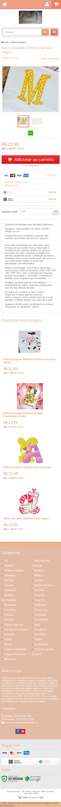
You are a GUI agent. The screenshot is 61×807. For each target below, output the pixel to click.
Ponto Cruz (40, 609)
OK (55, 211)
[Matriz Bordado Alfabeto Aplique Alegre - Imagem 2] (37, 121)
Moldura (39, 570)
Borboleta (10, 605)
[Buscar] (45, 32)
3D (6, 560)
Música (38, 575)
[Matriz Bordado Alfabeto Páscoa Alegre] (30, 459)
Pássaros (39, 605)
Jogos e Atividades (15, 649)
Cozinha (9, 619)
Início (6, 42)
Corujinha (10, 609)
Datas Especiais (13, 624)
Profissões (40, 614)
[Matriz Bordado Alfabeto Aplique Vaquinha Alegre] (30, 353)
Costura (9, 614)
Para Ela (39, 595)
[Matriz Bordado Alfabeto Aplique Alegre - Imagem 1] (23, 121)
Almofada (9, 575)
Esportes (9, 634)
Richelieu (40, 634)
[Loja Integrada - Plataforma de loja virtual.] (30, 797)
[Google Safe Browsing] (33, 778)
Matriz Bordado (53, 59)
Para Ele (39, 600)
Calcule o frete (10, 211)
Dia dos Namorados (15, 629)
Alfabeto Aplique (18, 42)
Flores (8, 639)
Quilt (37, 624)
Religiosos (40, 629)
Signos (38, 639)
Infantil (8, 644)
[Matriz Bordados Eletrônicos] (30, 17)
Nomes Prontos (43, 585)
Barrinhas (10, 590)
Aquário (9, 585)
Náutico (38, 580)
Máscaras (10, 659)
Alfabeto (9, 565)
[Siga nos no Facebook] (17, 731)
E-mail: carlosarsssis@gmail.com (21, 722)
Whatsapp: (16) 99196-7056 (18, 719)
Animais (9, 580)
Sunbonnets (41, 644)
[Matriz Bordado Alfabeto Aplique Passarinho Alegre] (30, 407)
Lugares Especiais (15, 654)
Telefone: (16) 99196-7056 (17, 716)
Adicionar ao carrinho (33, 159)
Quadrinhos (41, 619)
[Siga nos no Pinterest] (22, 731)
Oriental (39, 590)
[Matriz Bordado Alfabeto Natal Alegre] (30, 510)
